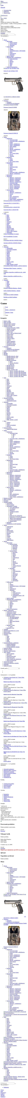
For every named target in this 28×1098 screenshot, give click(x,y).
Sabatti (14, 555)
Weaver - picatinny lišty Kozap (17, 371)
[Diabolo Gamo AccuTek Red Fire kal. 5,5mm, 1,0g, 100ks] (15, 747)
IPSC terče (9, 655)
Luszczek (9, 538)
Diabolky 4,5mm (11, 615)
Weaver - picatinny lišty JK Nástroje (18, 375)
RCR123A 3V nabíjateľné (16, 515)
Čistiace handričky (11, 341)
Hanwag (9, 426)
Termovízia (9, 176)
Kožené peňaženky (11, 644)
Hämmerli (15, 579)
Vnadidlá (6, 629)
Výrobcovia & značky (9, 783)
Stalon (8, 534)
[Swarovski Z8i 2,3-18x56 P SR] (12, 207)
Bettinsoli (15, 548)
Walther (11, 49)
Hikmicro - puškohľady (15, 179)
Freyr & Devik (10, 532)
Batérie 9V (12, 510)
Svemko (8, 536)
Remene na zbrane (8, 498)
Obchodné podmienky (9, 769)
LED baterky (10, 503)
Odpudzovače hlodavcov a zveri (11, 630)
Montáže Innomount (11, 360)
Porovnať (3, 831)
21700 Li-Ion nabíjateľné (15, 519)
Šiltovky (9, 259)
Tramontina (9, 232)
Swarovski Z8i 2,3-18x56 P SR (11, 209)
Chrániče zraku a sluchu (9, 325)
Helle (8, 216)
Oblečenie (6, 246)
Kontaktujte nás (7, 777)
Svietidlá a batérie (8, 502)
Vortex (11, 158)
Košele (8, 252)
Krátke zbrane (10, 46)
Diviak (8, 284)
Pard (11, 195)
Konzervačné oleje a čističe (13, 327)
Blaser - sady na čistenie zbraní (14, 333)
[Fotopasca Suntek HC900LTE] (14, 130)
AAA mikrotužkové (14, 507)
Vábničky (6, 280)
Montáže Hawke (10, 365)
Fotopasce (6, 100)
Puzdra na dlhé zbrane (12, 429)
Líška (8, 285)
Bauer (11, 152)
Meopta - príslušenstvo (15, 149)
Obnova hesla (7, 13)
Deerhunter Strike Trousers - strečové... (13, 268)
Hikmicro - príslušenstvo (15, 181)
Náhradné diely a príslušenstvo (14, 57)
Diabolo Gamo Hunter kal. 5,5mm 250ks (12, 681)
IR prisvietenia (13, 198)
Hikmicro (12, 191)
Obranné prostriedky (8, 398)
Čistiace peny (10, 331)
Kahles (11, 142)
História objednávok (8, 797)
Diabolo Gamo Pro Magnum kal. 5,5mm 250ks (13, 707)
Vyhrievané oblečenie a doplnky (11, 663)
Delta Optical (13, 150)
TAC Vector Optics (14, 153)
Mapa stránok (7, 776)
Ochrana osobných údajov (10, 773)
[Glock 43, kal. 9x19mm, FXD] (11, 68)
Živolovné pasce (7, 633)
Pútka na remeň (7, 499)
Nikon (11, 168)
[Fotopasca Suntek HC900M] (11, 104)
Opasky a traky (10, 261)
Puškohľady (9, 138)
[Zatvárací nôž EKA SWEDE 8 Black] (13, 240)
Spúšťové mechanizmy (12, 67)
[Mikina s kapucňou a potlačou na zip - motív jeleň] (15, 273)
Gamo (11, 619)
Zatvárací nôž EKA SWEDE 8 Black (12, 243)
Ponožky (9, 257)
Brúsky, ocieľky (10, 229)
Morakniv (9, 227)
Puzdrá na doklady (11, 645)
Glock (11, 52)
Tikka (11, 64)
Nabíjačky (9, 522)
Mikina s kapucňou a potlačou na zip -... (13, 276)
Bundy (8, 255)
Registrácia (6, 794)
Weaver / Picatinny (14, 363)
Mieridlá (6, 353)
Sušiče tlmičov (10, 540)
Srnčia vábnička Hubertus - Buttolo (12, 290)
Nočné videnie (10, 190)
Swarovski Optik (14, 139)
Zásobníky (12, 45)
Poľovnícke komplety (12, 249)
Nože (5, 213)
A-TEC (8, 537)
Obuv (5, 421)
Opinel (8, 223)
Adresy (5, 798)
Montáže (6, 354)
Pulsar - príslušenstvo (15, 184)
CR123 (11, 513)
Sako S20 (12, 364)
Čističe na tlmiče (10, 330)
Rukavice (9, 263)
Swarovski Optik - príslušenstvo (17, 141)
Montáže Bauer (10, 368)
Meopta (11, 148)
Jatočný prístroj (10, 56)
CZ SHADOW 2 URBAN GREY (12, 96)
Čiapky (8, 260)
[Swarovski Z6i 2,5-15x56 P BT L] (12, 200)
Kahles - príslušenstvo (15, 144)
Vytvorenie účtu (7, 10)
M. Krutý (9, 528)
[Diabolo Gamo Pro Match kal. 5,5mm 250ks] (15, 690)
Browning (15, 546)
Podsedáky (6, 664)
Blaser (11, 63)
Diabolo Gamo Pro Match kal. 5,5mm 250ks (13, 694)
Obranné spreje (10, 399)
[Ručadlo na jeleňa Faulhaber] (11, 294)
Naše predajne (7, 774)
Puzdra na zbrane (8, 427)
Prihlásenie (6, 11)
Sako (11, 65)
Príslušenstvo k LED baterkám (14, 523)
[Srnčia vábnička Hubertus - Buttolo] (12, 288)
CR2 (11, 514)
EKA (8, 215)
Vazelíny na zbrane (11, 329)
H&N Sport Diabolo (14, 621)
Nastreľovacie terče (11, 656)
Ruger (14, 567)
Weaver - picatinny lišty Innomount (18, 373)
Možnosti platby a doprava (10, 770)
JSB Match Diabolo (14, 617)
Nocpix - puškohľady (15, 187)
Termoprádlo (10, 248)
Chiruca (8, 422)
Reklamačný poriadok (9, 771)
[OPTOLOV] (4, 2)
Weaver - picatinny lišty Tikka (17, 376)
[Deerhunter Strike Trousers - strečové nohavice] (15, 265)
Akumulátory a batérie (12, 506)
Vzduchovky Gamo (11, 613)
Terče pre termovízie (11, 660)
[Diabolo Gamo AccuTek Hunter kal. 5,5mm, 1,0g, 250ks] (15, 732)
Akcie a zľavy (7, 787)
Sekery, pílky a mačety (12, 231)
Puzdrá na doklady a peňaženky (11, 642)
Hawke (11, 154)
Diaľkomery (9, 175)
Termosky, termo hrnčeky (10, 651)
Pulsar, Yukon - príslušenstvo (16, 199)
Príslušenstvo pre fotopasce (13, 103)
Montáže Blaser (10, 358)
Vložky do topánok (11, 425)
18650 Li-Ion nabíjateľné (15, 518)
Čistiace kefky (10, 334)
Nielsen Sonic (10, 530)
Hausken (9, 533)
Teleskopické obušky (12, 400)
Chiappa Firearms (17, 565)
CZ (10, 48)
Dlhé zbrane (9, 41)
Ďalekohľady (10, 162)
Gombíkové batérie (14, 511)
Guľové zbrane (13, 44)
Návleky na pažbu (8, 649)
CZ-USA (15, 549)
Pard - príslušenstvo (14, 196)
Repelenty (6, 500)
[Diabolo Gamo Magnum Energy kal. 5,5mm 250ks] (15, 716)
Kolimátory (9, 157)
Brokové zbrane (13, 42)
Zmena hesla (7, 799)
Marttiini (9, 225)
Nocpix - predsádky (14, 188)
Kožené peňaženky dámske (13, 647)
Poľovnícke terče (11, 657)
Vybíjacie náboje (10, 338)
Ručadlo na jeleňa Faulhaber (10, 297)
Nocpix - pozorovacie (15, 185)
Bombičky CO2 (10, 628)
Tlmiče (5, 525)
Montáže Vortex (10, 367)
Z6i (13, 436)
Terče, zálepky (7, 652)
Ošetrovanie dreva (11, 342)
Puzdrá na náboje (8, 648)
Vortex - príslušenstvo (15, 145)
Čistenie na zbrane (8, 326)
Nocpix (11, 194)
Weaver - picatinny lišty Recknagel (18, 372)
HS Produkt (15, 580)
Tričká (8, 256)
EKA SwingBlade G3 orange (10, 236)
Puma (8, 220)
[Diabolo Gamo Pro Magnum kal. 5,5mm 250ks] (15, 702)
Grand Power (13, 53)
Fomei (11, 171)
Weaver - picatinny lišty (12, 369)
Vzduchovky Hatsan (11, 611)
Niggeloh (12, 156)
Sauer (14, 564)
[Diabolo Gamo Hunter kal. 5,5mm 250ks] (14, 677)
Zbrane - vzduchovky (9, 610)
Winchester (15, 545)
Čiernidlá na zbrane (11, 344)
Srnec (8, 281)
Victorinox (9, 221)
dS (13, 437)
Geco (11, 624)
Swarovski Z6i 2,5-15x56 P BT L (11, 203)
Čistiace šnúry (10, 337)
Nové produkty (7, 786)
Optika (5, 137)
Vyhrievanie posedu (8, 661)
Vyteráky (9, 340)
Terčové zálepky (10, 653)
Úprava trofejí (7, 632)
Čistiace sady (10, 335)
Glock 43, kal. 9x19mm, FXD (11, 71)
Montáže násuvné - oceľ (12, 357)
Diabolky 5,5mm (11, 625)
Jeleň (8, 282)
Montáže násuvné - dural (12, 356)
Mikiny (8, 253)
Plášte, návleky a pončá (12, 264)
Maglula (11, 61)
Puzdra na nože (10, 228)
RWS (11, 622)
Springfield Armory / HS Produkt (17, 50)
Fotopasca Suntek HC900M (10, 107)
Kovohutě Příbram (14, 618)
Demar (8, 423)
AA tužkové (12, 509)
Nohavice (9, 251)
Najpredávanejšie (8, 785)
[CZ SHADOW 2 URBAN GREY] (14, 94)
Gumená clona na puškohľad (10, 350)
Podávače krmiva (8, 665)
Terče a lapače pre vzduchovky (14, 659)
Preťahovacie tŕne (11, 345)
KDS (8, 224)
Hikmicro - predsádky (15, 180)
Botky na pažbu (7, 322)
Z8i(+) (14, 434)
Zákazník (3, 7)
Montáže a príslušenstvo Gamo (14, 614)
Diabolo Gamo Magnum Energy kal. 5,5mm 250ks (14, 721)
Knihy (5, 352)
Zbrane (5, 40)
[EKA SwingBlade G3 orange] (11, 234)
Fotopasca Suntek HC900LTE (11, 133)
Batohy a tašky (7, 321)
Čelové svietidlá (10, 505)
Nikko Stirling (13, 146)
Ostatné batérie (13, 521)
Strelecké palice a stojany (9, 323)
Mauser (8, 219)
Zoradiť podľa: (4, 668)
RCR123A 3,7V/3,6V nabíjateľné (18, 517)
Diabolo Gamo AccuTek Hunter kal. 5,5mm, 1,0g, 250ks (15, 736)
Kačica (8, 286)
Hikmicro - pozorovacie (15, 177)
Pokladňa (3, 33)
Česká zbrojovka (13, 59)
